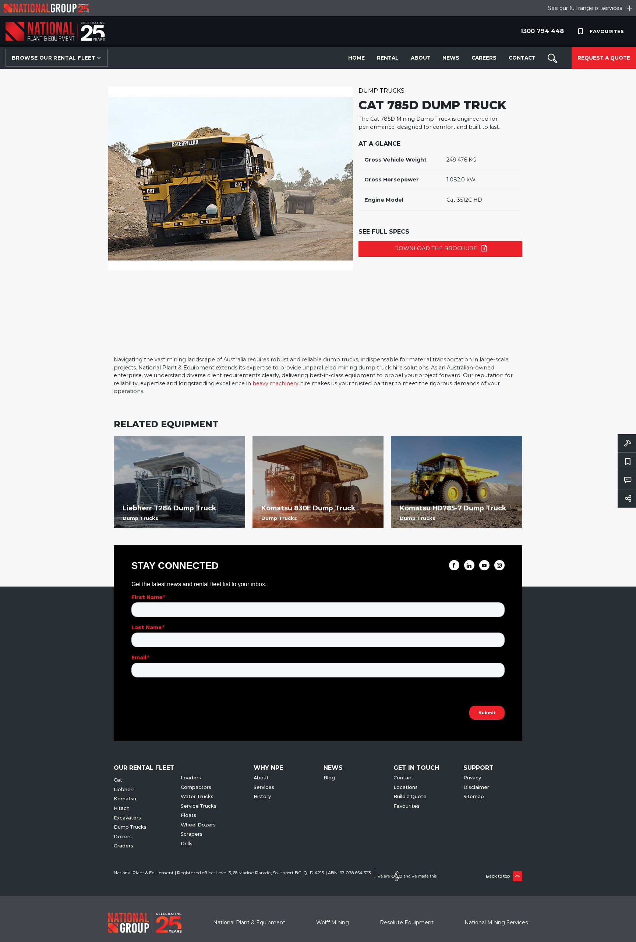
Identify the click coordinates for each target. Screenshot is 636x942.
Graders (123, 846)
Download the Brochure (436, 248)
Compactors (196, 787)
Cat (118, 780)
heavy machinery (275, 383)
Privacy (472, 777)
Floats (188, 815)
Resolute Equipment (407, 922)
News (450, 58)
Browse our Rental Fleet (54, 58)
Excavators (127, 818)
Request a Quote (603, 58)
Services (264, 787)
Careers (484, 58)
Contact (522, 58)
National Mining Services (496, 922)
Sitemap (473, 796)
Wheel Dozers (198, 825)
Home (356, 58)
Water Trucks (197, 796)
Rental (388, 58)
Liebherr (124, 789)
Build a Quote (410, 796)
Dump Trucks (381, 90)
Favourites (406, 806)
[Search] (552, 58)
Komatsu (125, 798)
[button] (116, 94)
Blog (329, 777)
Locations (405, 787)
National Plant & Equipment (249, 922)
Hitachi (122, 808)
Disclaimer (476, 787)
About (421, 58)
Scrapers (191, 834)
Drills (186, 843)
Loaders (191, 777)
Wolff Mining (332, 922)
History (262, 796)
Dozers (123, 836)
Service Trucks (198, 806)
